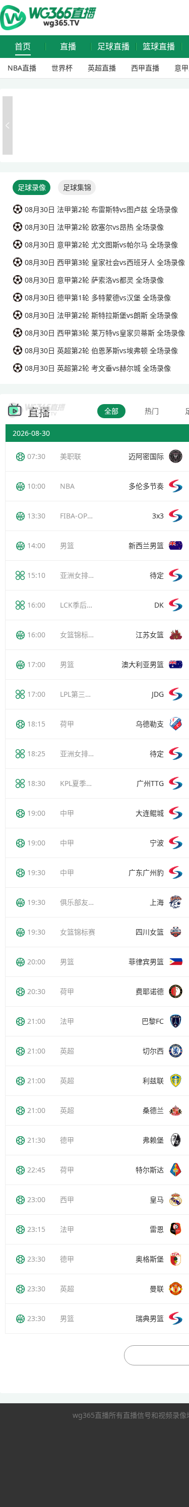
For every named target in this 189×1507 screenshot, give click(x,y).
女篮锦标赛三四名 (88, 634)
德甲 (67, 1140)
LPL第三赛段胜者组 (90, 694)
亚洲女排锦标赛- (86, 753)
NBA (67, 486)
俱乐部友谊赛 (81, 902)
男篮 (67, 545)
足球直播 (113, 46)
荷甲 (67, 724)
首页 (23, 46)
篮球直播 (159, 46)
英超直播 (102, 68)
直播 (68, 46)
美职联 (70, 456)
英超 (67, 1051)
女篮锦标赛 (77, 932)
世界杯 (62, 68)
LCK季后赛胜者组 (87, 605)
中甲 (67, 813)
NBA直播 (22, 68)
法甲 (67, 1021)
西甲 (67, 1199)
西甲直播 (145, 68)
